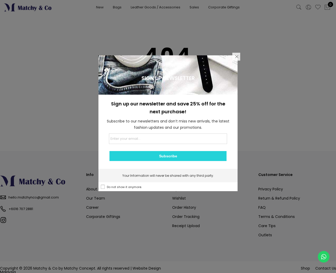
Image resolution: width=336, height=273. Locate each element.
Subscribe (168, 156)
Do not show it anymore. (124, 187)
